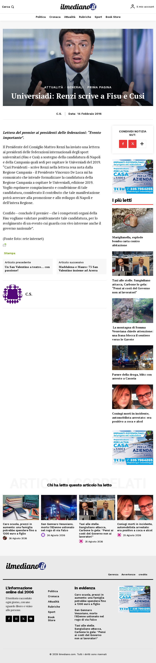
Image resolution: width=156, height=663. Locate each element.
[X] (132, 144)
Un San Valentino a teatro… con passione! (27, 268)
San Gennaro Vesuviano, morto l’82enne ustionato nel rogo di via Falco (57, 527)
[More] (142, 144)
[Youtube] (31, 619)
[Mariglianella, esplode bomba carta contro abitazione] (132, 220)
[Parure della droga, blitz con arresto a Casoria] (132, 357)
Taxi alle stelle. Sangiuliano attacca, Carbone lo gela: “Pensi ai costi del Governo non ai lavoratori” (131, 286)
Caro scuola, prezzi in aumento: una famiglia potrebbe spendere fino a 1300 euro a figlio (20, 529)
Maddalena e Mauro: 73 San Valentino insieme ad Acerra (78, 268)
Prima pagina (99, 87)
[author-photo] (5, 538)
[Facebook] (123, 144)
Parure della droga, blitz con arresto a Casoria (132, 376)
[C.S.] (12, 294)
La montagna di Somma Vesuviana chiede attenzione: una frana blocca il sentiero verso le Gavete (132, 333)
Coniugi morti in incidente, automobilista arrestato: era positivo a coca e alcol (131, 417)
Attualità (53, 87)
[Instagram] (16, 619)
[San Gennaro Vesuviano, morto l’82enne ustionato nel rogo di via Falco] (59, 507)
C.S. (59, 113)
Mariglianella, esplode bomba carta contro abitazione (127, 241)
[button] (8, 7)
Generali (75, 87)
